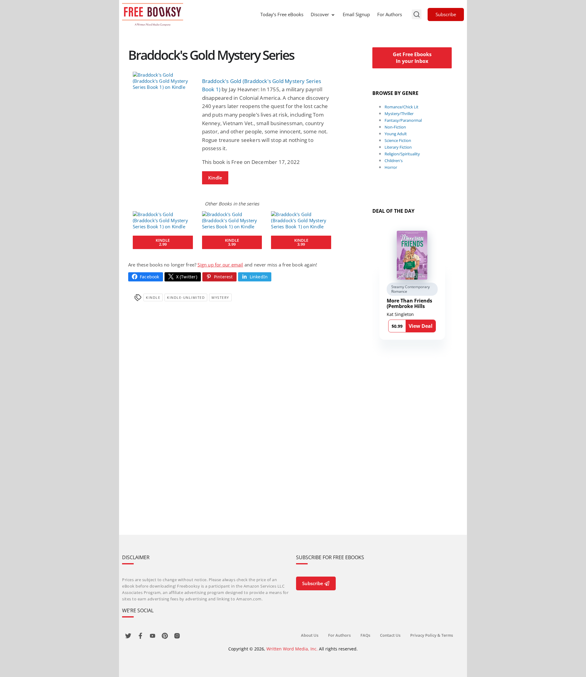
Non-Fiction (395, 127)
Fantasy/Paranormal (403, 120)
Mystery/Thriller (399, 113)
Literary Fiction (398, 147)
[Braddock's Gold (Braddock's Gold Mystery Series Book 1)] (163, 81)
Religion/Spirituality (402, 154)
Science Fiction (398, 140)
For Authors (389, 14)
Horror (391, 167)
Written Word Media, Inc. (292, 649)
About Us (309, 635)
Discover (320, 14)
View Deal (420, 326)
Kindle (215, 178)
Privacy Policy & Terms (431, 635)
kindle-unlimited (186, 297)
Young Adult (396, 133)
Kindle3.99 (232, 242)
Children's (394, 160)
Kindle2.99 (163, 242)
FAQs (365, 635)
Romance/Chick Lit (401, 107)
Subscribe (446, 14)
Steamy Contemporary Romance (410, 289)
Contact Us (390, 635)
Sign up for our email (220, 265)
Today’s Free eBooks (281, 14)
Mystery (220, 297)
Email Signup (356, 14)
